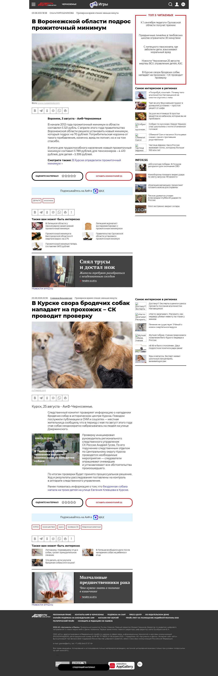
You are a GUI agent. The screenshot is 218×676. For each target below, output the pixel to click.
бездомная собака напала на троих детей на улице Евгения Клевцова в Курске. (88, 488)
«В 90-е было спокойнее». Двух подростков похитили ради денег (166, 346)
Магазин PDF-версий (108, 618)
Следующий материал (84, 667)
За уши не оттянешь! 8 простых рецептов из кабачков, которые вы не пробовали (167, 116)
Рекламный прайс (62, 615)
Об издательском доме (157, 615)
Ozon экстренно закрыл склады (164, 206)
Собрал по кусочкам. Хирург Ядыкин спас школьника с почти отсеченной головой (167, 126)
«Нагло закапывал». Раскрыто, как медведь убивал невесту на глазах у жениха (167, 316)
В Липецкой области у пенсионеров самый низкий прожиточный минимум (59, 226)
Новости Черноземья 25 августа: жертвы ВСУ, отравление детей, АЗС (160, 62)
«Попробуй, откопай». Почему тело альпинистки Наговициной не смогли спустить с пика (166, 95)
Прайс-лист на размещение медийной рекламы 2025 (152, 618)
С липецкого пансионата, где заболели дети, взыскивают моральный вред (161, 49)
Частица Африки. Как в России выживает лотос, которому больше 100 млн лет (166, 147)
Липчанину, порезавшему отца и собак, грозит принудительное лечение (61, 552)
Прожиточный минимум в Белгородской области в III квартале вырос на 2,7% (59, 236)
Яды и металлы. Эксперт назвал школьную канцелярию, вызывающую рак (164, 358)
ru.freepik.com (39, 390)
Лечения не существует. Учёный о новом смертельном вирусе (165, 325)
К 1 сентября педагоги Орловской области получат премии (161, 24)
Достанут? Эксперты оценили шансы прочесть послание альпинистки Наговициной (167, 306)
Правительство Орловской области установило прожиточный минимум (109, 236)
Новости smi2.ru (42, 288)
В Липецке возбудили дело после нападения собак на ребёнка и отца (113, 552)
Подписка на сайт (116, 615)
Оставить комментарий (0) (109, 176)
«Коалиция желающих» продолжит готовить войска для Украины (165, 186)
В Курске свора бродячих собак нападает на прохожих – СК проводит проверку (161, 75)
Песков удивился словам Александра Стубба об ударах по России (164, 198)
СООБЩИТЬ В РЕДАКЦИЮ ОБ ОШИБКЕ (95, 621)
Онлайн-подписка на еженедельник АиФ (73, 618)
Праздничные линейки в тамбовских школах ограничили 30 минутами (161, 36)
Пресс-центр (135, 615)
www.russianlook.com (49, 103)
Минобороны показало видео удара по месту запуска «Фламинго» (166, 176)
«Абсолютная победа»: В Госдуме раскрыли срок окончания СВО (164, 165)
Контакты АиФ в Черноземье (89, 615)
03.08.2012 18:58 (39, 13)
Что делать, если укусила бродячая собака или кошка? (60, 561)
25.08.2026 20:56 (40, 298)
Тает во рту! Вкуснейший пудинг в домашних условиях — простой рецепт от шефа (166, 105)
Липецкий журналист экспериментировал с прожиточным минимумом (109, 226)
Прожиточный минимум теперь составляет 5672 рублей (61, 245)
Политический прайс (63, 621)
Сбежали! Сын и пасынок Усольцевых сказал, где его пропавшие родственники (167, 137)
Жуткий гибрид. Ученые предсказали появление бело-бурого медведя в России (167, 337)
